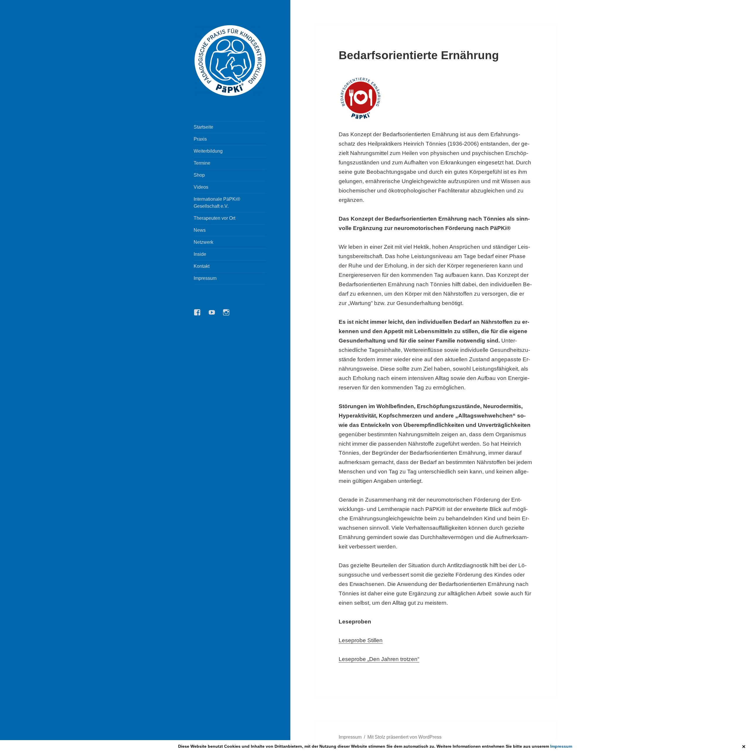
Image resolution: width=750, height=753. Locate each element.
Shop (199, 175)
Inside (200, 254)
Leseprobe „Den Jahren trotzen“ (379, 659)
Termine (202, 163)
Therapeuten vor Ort (214, 218)
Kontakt (201, 266)
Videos (201, 187)
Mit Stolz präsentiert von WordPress (404, 737)
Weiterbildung (208, 151)
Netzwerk (203, 242)
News (200, 230)
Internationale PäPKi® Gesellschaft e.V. (217, 203)
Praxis (200, 139)
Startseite (203, 127)
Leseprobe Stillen (361, 640)
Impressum (561, 746)
